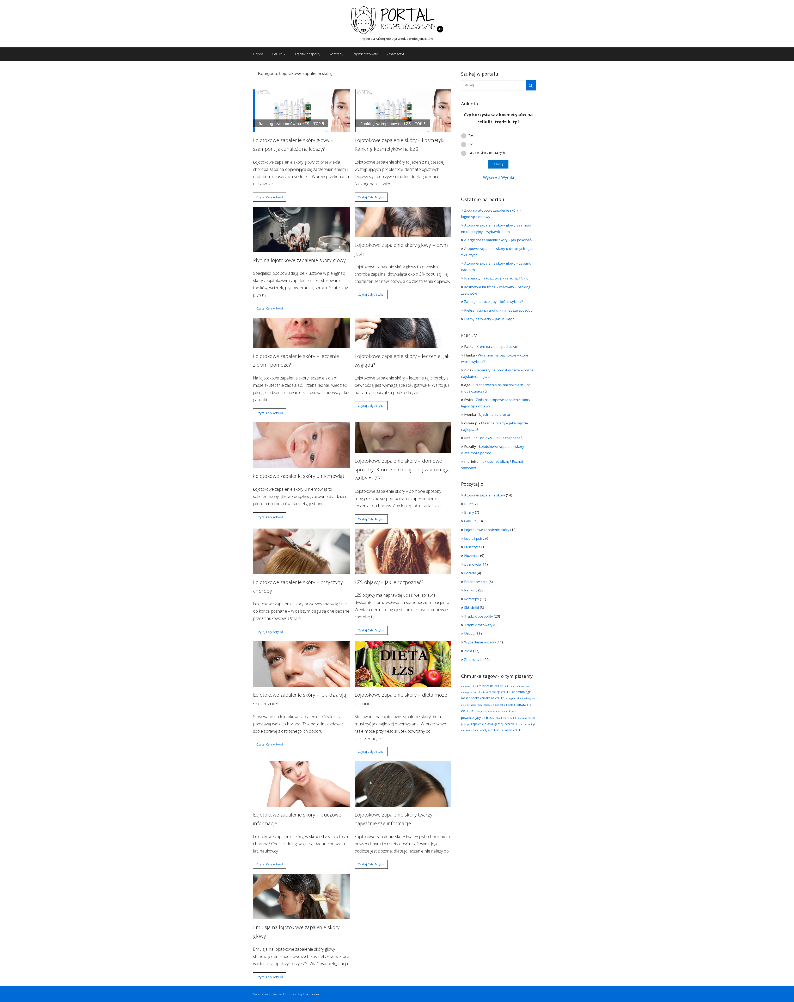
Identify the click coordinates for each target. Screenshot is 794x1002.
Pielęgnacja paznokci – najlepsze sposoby (498, 310)
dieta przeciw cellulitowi (474, 692)
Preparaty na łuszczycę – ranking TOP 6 (496, 278)
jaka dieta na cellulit (506, 718)
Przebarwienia (476, 581)
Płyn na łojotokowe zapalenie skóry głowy (299, 260)
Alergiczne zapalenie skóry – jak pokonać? (498, 239)
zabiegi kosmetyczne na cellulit (491, 711)
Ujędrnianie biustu (494, 414)
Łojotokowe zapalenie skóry (486, 529)
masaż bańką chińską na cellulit (482, 698)
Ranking (470, 590)
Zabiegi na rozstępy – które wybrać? (493, 301)
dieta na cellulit (469, 686)
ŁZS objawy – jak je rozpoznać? (389, 582)
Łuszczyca (472, 546)
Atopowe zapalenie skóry (484, 495)
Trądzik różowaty (365, 54)
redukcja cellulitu (500, 692)
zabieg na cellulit (514, 698)
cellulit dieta (506, 704)
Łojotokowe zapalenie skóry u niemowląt (298, 475)
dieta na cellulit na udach (517, 686)
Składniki (471, 607)
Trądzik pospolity (307, 54)
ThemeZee (311, 994)
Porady (470, 573)
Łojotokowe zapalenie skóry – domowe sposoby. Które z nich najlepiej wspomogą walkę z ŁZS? (402, 469)
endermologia (521, 692)
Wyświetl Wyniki (498, 177)
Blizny (469, 512)
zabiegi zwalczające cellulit (484, 704)
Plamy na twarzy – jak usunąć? (489, 319)
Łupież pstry (474, 538)
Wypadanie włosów (480, 642)
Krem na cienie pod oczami (498, 346)
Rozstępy (336, 54)
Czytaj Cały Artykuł (269, 197)
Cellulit (277, 54)
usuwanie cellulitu (511, 730)
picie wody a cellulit (486, 730)
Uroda (258, 54)
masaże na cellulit (491, 686)
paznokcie (472, 564)
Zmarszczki (395, 54)
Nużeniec (471, 555)
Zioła (468, 650)
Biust (468, 503)
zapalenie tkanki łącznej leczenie (493, 724)
